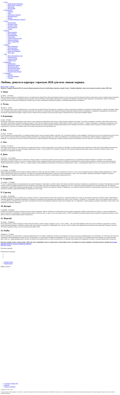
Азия (9, 13)
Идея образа (11, 37)
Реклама (10, 75)
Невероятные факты (14, 65)
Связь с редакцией (9, 386)
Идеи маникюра (12, 35)
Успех (6, 21)
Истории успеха (12, 24)
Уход (9, 43)
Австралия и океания (14, 15)
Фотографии (11, 8)
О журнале (7, 73)
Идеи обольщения (13, 49)
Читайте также (8, 262)
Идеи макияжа (12, 33)
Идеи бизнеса (12, 22)
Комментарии (8, 263)
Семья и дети (12, 60)
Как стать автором (13, 76)
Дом (5, 54)
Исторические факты (14, 68)
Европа (10, 18)
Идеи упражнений (13, 41)
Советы (10, 29)
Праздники (11, 7)
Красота (6, 30)
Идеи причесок (12, 32)
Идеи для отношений (14, 51)
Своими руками (12, 59)
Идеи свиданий (12, 48)
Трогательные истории (14, 71)
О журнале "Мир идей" (11, 383)
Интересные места (13, 67)
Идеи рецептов (12, 57)
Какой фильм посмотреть (15, 3)
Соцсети (10, 78)
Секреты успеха (12, 26)
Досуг (6, 2)
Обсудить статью (6, 245)
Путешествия (8, 10)
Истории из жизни (13, 70)
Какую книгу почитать (15, 5)
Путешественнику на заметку (16, 19)
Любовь (6, 45)
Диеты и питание (13, 40)
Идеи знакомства (13, 46)
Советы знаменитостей (15, 38)
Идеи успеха (4, 86)
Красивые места (12, 16)
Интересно (7, 62)
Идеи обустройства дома (15, 56)
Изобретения (11, 63)
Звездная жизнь (12, 27)
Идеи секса (11, 52)
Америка (10, 11)
